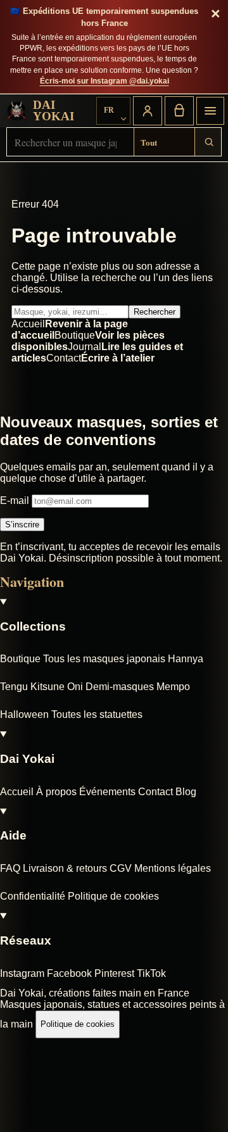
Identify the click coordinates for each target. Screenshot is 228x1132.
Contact (155, 791)
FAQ (10, 868)
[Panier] (179, 110)
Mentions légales (172, 868)
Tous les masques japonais (104, 658)
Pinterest (114, 973)
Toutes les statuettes (96, 714)
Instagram (22, 973)
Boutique (20, 658)
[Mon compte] (147, 110)
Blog (185, 791)
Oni (75, 686)
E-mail (16, 500)
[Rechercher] (208, 142)
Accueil (17, 791)
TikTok (151, 973)
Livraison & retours (65, 868)
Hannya (185, 658)
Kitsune (47, 686)
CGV (121, 868)
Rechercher (154, 312)
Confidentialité (32, 896)
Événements (107, 791)
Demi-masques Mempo (138, 686)
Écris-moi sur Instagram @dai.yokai (104, 81)
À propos (56, 791)
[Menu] (210, 111)
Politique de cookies (113, 896)
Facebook (69, 973)
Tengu (14, 686)
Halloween (24, 714)
